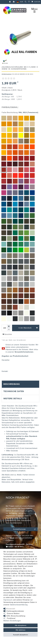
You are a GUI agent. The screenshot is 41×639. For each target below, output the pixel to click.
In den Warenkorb (25, 328)
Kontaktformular (19, 529)
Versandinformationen (24, 352)
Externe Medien (13, 613)
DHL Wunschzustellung (16, 616)
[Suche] (25, 2)
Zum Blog (3, 1)
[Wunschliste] (29, 2)
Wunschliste (8, 334)
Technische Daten (13, 391)
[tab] (20, 384)
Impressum (7, 600)
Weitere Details (12, 398)
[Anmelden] (10, 2)
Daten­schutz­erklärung (19, 605)
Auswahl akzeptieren (20, 635)
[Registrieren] (14, 2)
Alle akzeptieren (20, 625)
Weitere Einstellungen (12, 621)
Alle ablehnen (20, 630)
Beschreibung (11, 384)
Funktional (11, 618)
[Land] (17, 2)
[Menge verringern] (8, 329)
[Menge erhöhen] (8, 326)
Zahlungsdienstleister (15, 611)
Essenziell (11, 609)
